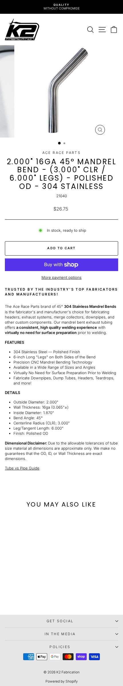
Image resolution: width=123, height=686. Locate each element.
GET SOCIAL (60, 621)
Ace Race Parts (61, 152)
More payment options (61, 277)
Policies (59, 647)
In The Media (60, 634)
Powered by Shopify (61, 681)
